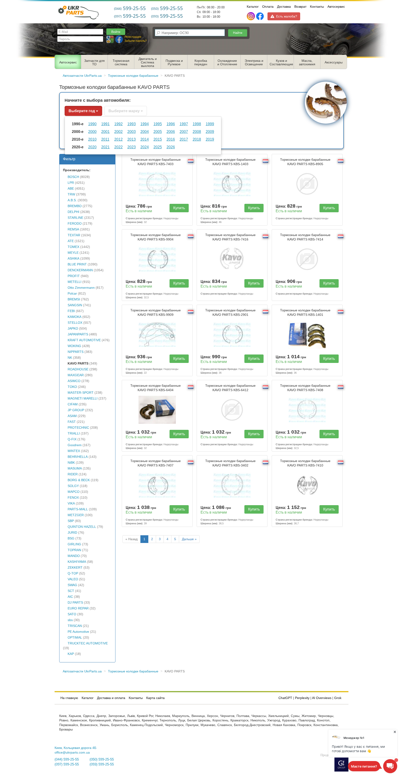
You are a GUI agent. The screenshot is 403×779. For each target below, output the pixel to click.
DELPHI (73, 212)
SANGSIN (75, 305)
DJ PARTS (75, 602)
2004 (144, 131)
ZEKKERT (75, 567)
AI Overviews (321, 698)
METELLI (74, 282)
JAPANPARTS (78, 334)
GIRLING (74, 544)
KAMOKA (74, 317)
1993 (131, 124)
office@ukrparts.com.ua (72, 752)
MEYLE (73, 252)
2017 (184, 139)
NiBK (71, 462)
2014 (144, 139)
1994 (144, 124)
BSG (71, 538)
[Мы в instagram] (251, 16)
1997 (184, 124)
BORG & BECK (79, 480)
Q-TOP (73, 573)
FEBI (71, 311)
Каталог (253, 6)
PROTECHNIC (78, 427)
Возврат (300, 6)
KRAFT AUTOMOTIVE (84, 340)
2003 (131, 131)
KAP (71, 654)
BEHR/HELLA (78, 457)
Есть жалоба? (286, 16)
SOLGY (73, 486)
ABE (71, 188)
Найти (237, 33)
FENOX (73, 497)
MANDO (74, 556)
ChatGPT (285, 698)
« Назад (131, 539)
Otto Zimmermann (81, 287)
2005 (157, 131)
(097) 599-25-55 (67, 764)
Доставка (284, 6)
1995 (157, 124)
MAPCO (74, 492)
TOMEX (73, 247)
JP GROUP (76, 410)
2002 (118, 131)
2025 (157, 147)
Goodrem (75, 445)
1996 (171, 124)
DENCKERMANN (80, 270)
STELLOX (75, 322)
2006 (171, 131)
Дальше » (189, 539)
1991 (105, 124)
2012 (118, 139)
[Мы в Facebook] (260, 16)
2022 (118, 147)
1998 (197, 124)
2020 (92, 147)
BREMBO (75, 206)
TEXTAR (74, 235)
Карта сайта (155, 698)
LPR (71, 182)
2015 (157, 139)
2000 (92, 131)
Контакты (317, 6)
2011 (105, 139)
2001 (105, 131)
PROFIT (74, 276)
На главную (69, 698)
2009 (210, 131)
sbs (70, 620)
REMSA (73, 229)
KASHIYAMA (77, 561)
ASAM (72, 416)
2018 (197, 139)
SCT (71, 591)
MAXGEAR (76, 375)
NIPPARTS (75, 352)
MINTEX (74, 451)
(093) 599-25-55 (102, 764)
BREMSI (74, 299)
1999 (210, 124)
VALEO (73, 579)
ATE (71, 241)
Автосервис (336, 6)
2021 (105, 147)
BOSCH (73, 177)
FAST (72, 422)
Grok (337, 698)
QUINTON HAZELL (82, 527)
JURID (72, 532)
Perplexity (302, 698)
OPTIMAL (75, 637)
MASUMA (75, 468)
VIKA (71, 503)
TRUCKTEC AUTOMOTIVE (88, 643)
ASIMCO (74, 381)
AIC (70, 596)
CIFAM (73, 404)
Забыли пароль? (136, 40)
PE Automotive (78, 631)
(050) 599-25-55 (102, 759)
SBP (71, 521)
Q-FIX (72, 439)
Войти (115, 32)
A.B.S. (72, 200)
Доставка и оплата (111, 698)
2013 (131, 139)
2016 (171, 139)
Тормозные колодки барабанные (155, 162)
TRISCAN (75, 626)
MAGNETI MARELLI (82, 398)
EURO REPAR (78, 608)
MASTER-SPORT (81, 392)
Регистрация (133, 36)
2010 (92, 139)
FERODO (75, 223)
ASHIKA (73, 258)
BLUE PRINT (77, 264)
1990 (92, 124)
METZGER (76, 515)
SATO (72, 614)
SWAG (72, 585)
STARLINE (75, 217)
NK (70, 357)
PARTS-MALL (78, 509)
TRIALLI (74, 433)
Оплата (268, 6)
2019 (210, 139)
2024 (144, 147)
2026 (171, 147)
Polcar (72, 293)
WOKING (74, 346)
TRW (71, 194)
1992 (118, 124)
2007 (184, 131)
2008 (197, 131)
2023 (131, 147)
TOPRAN (74, 550)
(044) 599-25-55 (67, 759)
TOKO (72, 387)
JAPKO (73, 328)
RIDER (73, 474)
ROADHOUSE (78, 369)
